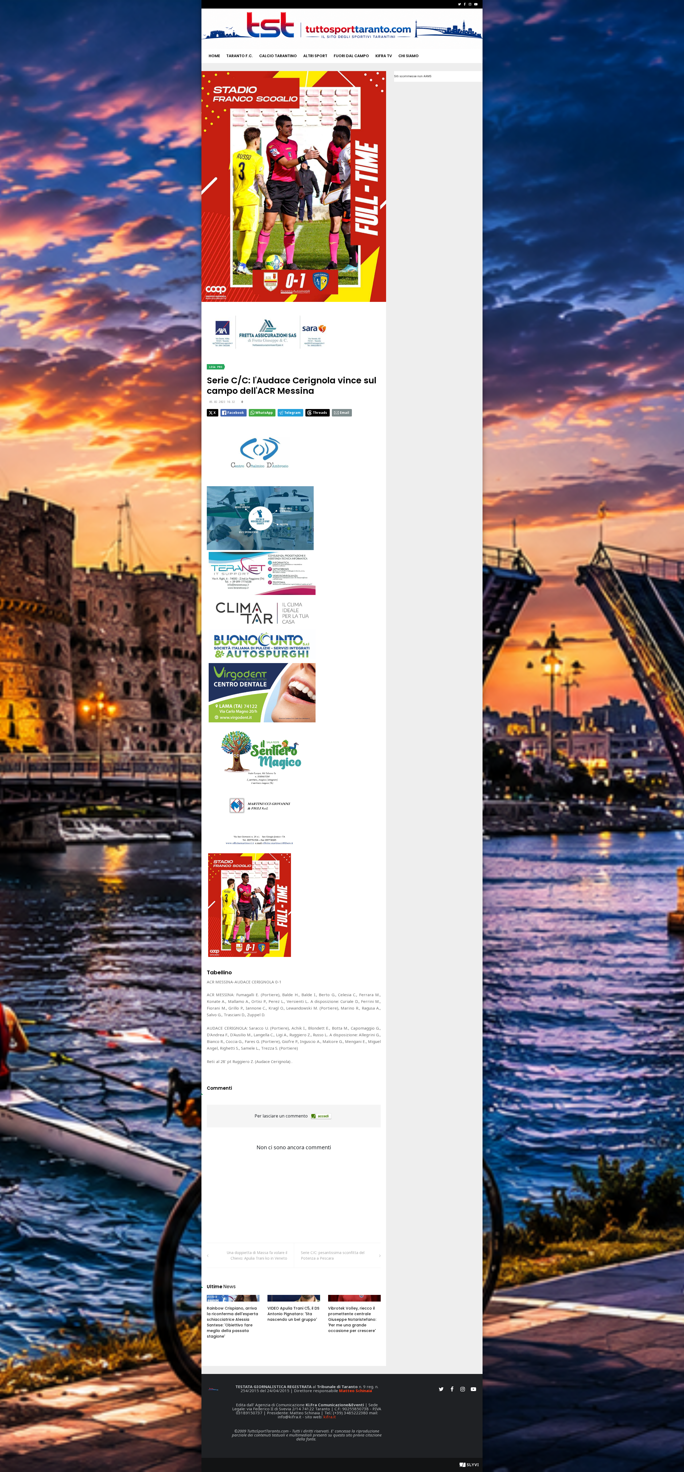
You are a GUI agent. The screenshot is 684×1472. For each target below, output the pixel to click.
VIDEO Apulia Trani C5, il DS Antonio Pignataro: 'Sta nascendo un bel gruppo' (293, 1314)
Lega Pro (215, 366)
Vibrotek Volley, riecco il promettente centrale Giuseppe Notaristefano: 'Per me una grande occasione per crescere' (352, 1319)
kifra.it (329, 1416)
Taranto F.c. (239, 56)
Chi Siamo (408, 56)
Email (344, 412)
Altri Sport (315, 56)
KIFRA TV (383, 56)
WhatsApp (264, 412)
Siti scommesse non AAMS (413, 76)
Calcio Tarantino (278, 56)
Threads (320, 412)
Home (214, 56)
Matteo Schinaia (355, 1390)
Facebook (235, 412)
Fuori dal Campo (351, 56)
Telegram (292, 412)
